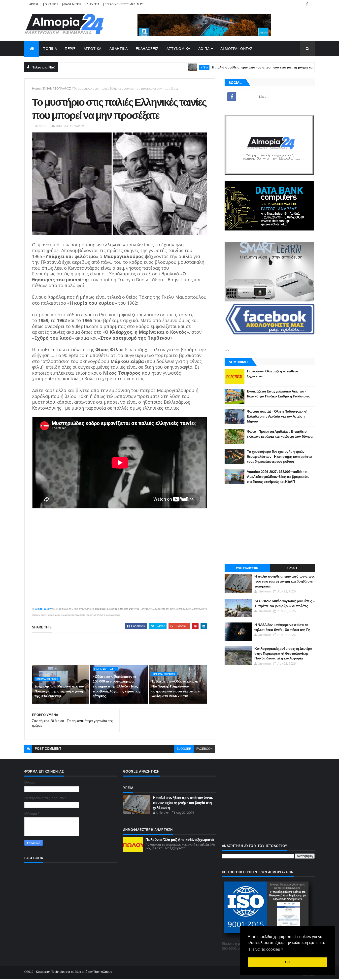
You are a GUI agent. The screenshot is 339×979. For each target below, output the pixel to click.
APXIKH (34, 4)
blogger (184, 749)
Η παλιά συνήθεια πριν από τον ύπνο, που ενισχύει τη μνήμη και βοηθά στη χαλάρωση (254, 67)
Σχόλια (292, 568)
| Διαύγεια (92, 4)
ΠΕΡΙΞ (70, 49)
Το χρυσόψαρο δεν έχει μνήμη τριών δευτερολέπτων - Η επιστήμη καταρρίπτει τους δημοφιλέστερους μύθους (279, 456)
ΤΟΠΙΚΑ (50, 49)
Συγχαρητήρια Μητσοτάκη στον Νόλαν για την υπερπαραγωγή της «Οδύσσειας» (59, 691)
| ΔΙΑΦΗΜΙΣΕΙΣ (72, 4)
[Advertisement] (122, 648)
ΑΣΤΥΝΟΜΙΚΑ (178, 49)
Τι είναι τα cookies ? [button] (265, 949)
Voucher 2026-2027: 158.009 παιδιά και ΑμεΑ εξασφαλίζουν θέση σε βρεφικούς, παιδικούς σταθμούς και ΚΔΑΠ (278, 476)
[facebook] (307, 4)
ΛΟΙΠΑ (204, 49)
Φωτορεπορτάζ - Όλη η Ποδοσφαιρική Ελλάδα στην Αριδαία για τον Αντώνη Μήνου (277, 416)
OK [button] (287, 962)
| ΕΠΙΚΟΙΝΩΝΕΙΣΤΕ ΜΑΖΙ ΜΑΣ (123, 4)
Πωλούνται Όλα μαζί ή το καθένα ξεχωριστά (179, 840)
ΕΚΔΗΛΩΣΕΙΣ (147, 49)
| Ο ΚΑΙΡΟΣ (50, 4)
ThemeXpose (102, 972)
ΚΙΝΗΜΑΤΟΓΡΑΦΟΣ (57, 88)
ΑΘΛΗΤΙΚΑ (118, 49)
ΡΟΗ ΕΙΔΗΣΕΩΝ (247, 568)
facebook (204, 749)
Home (36, 88)
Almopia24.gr (43, 608)
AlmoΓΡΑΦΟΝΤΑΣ (236, 49)
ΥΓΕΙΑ (178, 67)
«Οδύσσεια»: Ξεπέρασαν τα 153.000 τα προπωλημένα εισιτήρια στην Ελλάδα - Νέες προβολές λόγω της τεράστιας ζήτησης (116, 686)
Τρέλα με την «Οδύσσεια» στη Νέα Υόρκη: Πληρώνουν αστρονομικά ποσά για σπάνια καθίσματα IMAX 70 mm (176, 688)
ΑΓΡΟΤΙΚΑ (93, 49)
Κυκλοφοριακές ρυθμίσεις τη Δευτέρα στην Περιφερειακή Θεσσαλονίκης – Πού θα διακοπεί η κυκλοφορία (283, 653)
